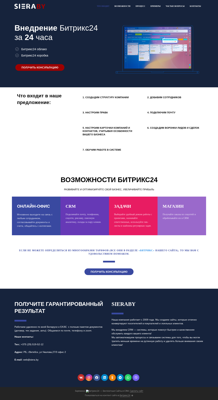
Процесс (140, 6)
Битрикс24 (125, 395)
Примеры (155, 6)
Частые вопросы (175, 6)
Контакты (195, 6)
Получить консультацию (39, 67)
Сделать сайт (136, 390)
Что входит (103, 6)
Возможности (122, 6)
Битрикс (146, 250)
